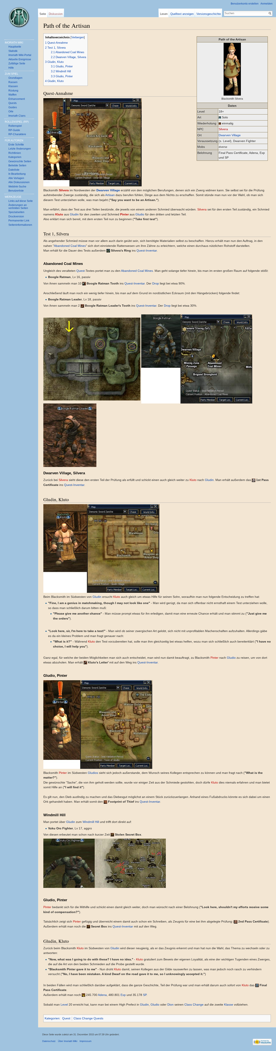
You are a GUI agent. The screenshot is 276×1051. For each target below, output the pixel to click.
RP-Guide (14, 130)
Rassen (12, 82)
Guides (12, 107)
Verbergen (77, 37)
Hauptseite (14, 46)
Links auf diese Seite (20, 200)
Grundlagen (15, 77)
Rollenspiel (15, 125)
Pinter (124, 214)
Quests (12, 103)
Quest (140, 250)
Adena (102, 995)
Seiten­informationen (20, 224)
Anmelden (266, 3)
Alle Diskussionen (19, 182)
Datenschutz (49, 1041)
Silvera (223, 129)
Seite (42, 13)
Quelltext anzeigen (182, 13)
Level (64, 1004)
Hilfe (11, 67)
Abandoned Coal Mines (70, 245)
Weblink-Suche (17, 186)
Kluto (59, 214)
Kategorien (52, 1018)
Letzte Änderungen (19, 148)
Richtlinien (14, 153)
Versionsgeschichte (208, 13)
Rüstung (13, 90)
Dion (170, 1004)
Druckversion (16, 216)
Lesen (164, 13)
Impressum (85, 1041)
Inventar (151, 250)
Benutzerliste (16, 190)
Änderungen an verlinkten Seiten (18, 207)
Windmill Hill (91, 822)
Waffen (12, 94)
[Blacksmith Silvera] (232, 69)
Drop (155, 283)
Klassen (13, 86)
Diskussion (56, 13)
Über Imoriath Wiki (67, 1041)
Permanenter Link (18, 220)
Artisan (110, 195)
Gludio (139, 214)
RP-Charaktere (17, 134)
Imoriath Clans (16, 115)
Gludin (74, 214)
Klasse (228, 1004)
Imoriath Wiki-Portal (19, 55)
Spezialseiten (16, 212)
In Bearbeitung (17, 173)
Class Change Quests (88, 1018)
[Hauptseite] (19, 17)
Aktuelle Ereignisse (19, 59)
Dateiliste (13, 169)
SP (144, 995)
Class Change (194, 1004)
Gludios (93, 772)
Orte (10, 111)
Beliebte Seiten (17, 165)
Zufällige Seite (16, 63)
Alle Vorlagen (16, 178)
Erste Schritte (16, 144)
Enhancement (16, 98)
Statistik (12, 51)
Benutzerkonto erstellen (245, 3)
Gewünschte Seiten (19, 161)
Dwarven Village (230, 135)
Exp (123, 995)
